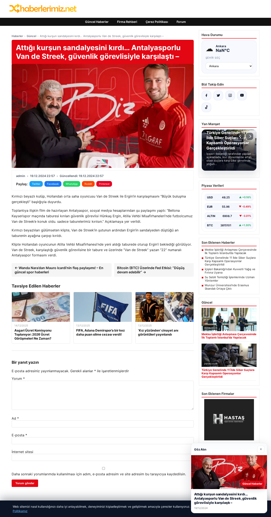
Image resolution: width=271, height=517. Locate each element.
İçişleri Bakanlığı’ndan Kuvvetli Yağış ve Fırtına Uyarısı (230, 270)
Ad (15, 418)
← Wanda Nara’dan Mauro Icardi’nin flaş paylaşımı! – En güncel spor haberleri (59, 270)
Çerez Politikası (157, 22)
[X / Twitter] (218, 95)
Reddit (88, 183)
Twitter (36, 183)
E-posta (19, 435)
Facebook (53, 183)
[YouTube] (242, 95)
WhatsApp (72, 183)
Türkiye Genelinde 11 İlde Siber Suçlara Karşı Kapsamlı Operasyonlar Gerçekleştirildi (230, 261)
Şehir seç (213, 57)
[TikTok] (206, 107)
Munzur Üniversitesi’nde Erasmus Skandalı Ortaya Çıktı (227, 286)
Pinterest (104, 183)
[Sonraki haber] (249, 136)
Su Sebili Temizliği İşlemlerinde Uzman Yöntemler (230, 278)
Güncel (31, 36)
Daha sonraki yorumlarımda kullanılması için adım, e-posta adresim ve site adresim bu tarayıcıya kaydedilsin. (99, 474)
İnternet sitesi (22, 452)
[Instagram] (230, 95)
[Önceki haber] (240, 136)
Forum (181, 22)
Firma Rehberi (127, 22)
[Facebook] (206, 95)
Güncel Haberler (97, 22)
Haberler (17, 36)
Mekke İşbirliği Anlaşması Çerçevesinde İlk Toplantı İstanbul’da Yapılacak (231, 251)
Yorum (18, 378)
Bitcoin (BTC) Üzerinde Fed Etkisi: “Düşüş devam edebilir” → (151, 270)
